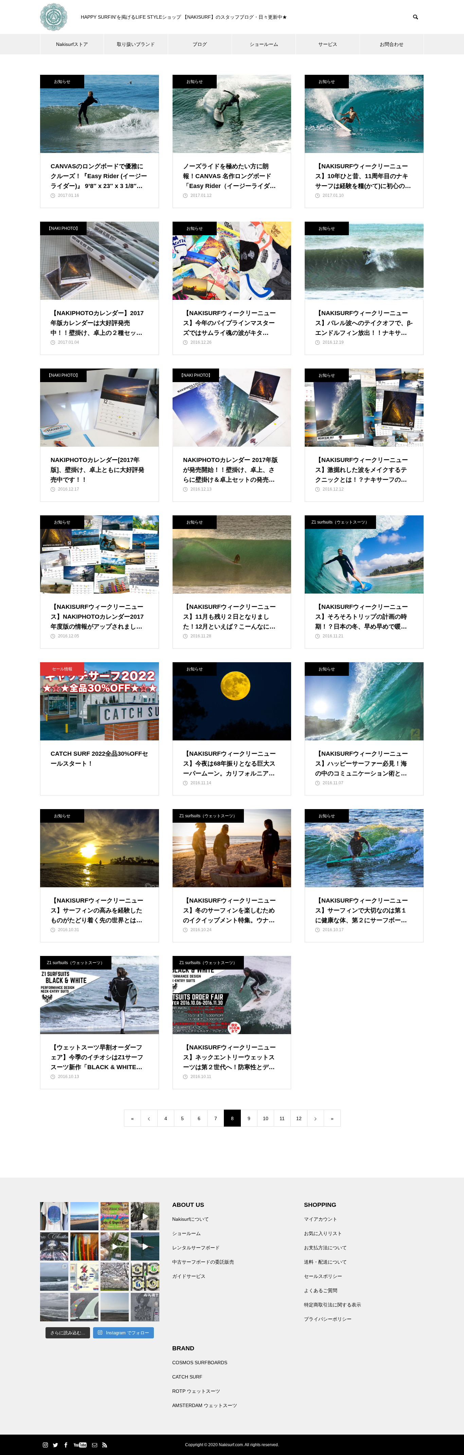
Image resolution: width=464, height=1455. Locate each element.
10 (265, 1118)
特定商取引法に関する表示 (332, 1304)
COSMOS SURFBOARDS (199, 1362)
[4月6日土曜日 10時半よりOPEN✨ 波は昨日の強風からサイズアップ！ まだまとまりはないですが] (54, 1277)
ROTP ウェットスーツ (196, 1391)
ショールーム (264, 44)
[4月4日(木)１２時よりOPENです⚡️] (54, 1307)
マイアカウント (320, 1219)
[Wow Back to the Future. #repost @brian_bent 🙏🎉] (145, 1246)
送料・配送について (325, 1262)
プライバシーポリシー (328, 1319)
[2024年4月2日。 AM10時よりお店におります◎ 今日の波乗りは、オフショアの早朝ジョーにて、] (115, 1307)
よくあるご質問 (320, 1290)
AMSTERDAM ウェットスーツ (204, 1405)
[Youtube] (80, 1444)
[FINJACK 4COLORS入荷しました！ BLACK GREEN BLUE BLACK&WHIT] (145, 1277)
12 (299, 1118)
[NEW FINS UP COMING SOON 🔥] (84, 1307)
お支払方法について (325, 1247)
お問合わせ (392, 44)
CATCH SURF (187, 1377)
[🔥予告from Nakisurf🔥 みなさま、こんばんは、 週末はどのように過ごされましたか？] (84, 1246)
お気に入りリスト (323, 1233)
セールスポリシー (323, 1276)
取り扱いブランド (136, 44)
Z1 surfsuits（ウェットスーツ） (340, 522)
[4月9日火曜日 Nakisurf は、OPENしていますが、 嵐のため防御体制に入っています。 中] (145, 1216)
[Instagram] (45, 1444)
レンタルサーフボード (196, 1247)
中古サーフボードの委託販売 (203, 1262)
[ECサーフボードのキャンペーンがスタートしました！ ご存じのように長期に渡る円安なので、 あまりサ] (54, 1246)
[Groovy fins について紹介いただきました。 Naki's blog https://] (115, 1216)
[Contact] (94, 1444)
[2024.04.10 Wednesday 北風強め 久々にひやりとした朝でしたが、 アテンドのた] (84, 1216)
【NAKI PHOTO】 (63, 228)
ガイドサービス (189, 1276)
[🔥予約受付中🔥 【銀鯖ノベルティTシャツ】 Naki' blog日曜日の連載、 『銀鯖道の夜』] (54, 1216)
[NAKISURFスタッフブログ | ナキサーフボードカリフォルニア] (53, 17)
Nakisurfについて (190, 1219)
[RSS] (104, 1444)
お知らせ (62, 81)
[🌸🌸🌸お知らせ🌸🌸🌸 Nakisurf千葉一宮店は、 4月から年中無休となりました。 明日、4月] (115, 1277)
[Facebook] (65, 1444)
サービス (327, 44)
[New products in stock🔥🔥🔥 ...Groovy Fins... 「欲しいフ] (84, 1277)
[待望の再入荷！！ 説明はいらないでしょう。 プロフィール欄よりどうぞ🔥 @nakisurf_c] (145, 1307)
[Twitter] (55, 1444)
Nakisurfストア (72, 44)
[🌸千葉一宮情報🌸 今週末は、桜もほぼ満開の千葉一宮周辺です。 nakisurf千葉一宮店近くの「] (115, 1246)
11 (282, 1118)
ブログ (200, 44)
